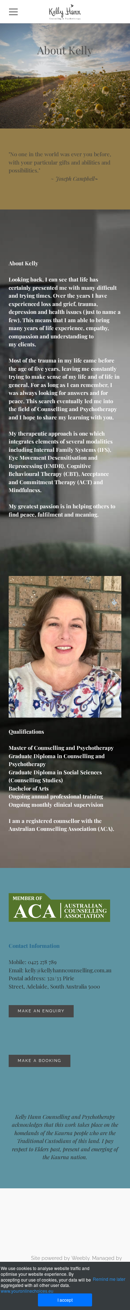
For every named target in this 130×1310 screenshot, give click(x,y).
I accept (65, 1300)
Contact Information (34, 945)
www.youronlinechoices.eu (27, 1291)
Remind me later (109, 1279)
